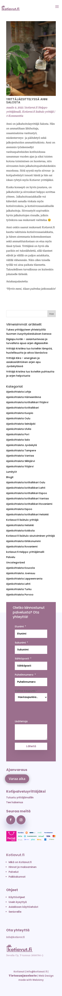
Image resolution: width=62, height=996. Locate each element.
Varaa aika (17, 778)
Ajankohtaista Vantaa (20, 455)
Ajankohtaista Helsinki (20, 525)
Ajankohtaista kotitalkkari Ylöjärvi (27, 402)
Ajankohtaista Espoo (19, 509)
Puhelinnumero (24, 674)
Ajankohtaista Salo (18, 439)
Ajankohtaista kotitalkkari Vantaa (27, 498)
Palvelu (10, 557)
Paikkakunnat (17, 876)
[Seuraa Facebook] (10, 819)
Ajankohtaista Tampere (21, 450)
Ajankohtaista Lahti (18, 584)
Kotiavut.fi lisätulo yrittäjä (38, 111)
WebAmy (38, 980)
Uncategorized (15, 562)
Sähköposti (22, 658)
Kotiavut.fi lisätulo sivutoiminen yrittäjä (30, 536)
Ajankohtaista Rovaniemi (21, 546)
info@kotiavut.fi (15, 937)
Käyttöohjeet (17, 897)
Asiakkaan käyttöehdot (23, 907)
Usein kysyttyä (18, 902)
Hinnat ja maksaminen (23, 867)
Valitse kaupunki (26, 691)
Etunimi (19, 626)
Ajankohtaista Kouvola (20, 568)
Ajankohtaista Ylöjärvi (19, 466)
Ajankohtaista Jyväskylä (21, 445)
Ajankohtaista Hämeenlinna (23, 397)
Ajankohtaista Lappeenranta (24, 578)
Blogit (9, 477)
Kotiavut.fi (15, 854)
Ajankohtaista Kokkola (20, 530)
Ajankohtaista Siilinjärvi (20, 461)
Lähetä (31, 746)
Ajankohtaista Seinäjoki (20, 424)
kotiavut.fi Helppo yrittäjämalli (25, 552)
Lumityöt (11, 472)
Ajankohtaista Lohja (18, 391)
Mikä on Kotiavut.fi (20, 862)
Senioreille (15, 911)
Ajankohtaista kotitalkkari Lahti (25, 488)
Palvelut (14, 872)
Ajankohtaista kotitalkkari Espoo (26, 493)
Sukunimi (20, 642)
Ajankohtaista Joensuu (20, 573)
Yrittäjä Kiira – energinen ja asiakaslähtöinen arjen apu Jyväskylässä (23, 362)
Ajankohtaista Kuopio (19, 413)
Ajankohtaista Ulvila (18, 429)
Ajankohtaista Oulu (18, 418)
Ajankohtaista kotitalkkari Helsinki (27, 514)
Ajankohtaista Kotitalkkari (22, 407)
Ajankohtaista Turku (19, 589)
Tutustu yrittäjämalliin (20, 797)
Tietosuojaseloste (23, 976)
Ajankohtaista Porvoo (19, 594)
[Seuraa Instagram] (21, 819)
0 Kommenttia (14, 115)
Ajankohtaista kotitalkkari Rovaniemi (29, 504)
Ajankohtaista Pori (17, 434)
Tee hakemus (14, 802)
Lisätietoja (21, 721)
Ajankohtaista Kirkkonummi (23, 541)
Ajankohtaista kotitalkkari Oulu (25, 482)
